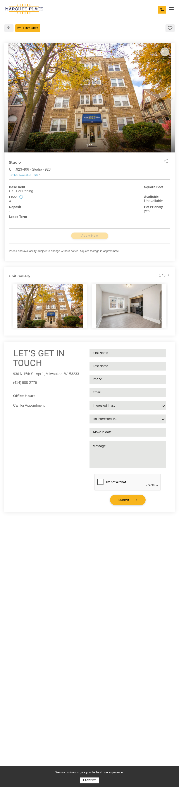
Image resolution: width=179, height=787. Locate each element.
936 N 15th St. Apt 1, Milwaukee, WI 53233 (46, 374)
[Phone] (162, 10)
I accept (89, 780)
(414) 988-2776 (25, 383)
